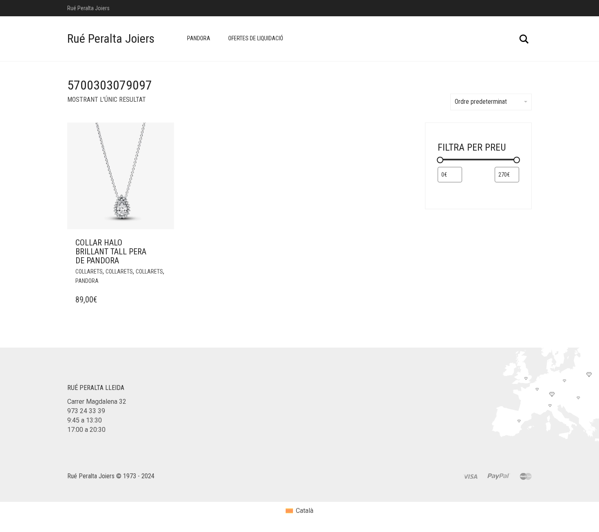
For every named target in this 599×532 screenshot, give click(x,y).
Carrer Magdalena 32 (96, 401)
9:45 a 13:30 (84, 420)
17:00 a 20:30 (86, 429)
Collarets (89, 271)
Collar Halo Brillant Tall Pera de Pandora (110, 251)
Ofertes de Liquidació (255, 38)
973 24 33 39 (86, 411)
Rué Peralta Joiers (110, 38)
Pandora (198, 38)
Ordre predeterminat (481, 101)
